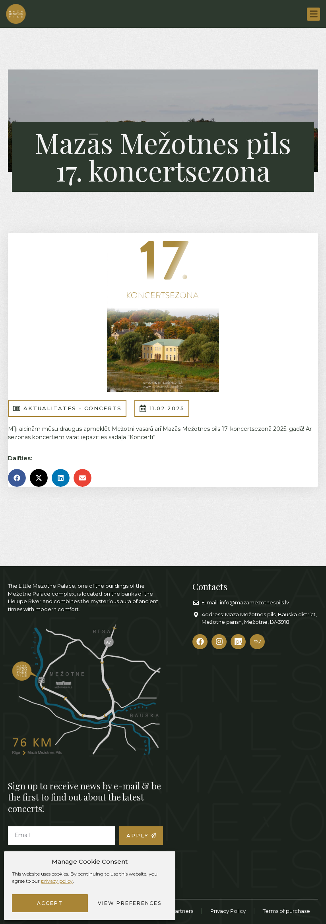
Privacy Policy (228, 911)
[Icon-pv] (257, 641)
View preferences (129, 903)
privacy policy (57, 881)
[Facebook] (200, 641)
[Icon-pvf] (238, 641)
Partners (182, 911)
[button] (313, 14)
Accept (50, 903)
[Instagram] (219, 641)
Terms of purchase (286, 911)
